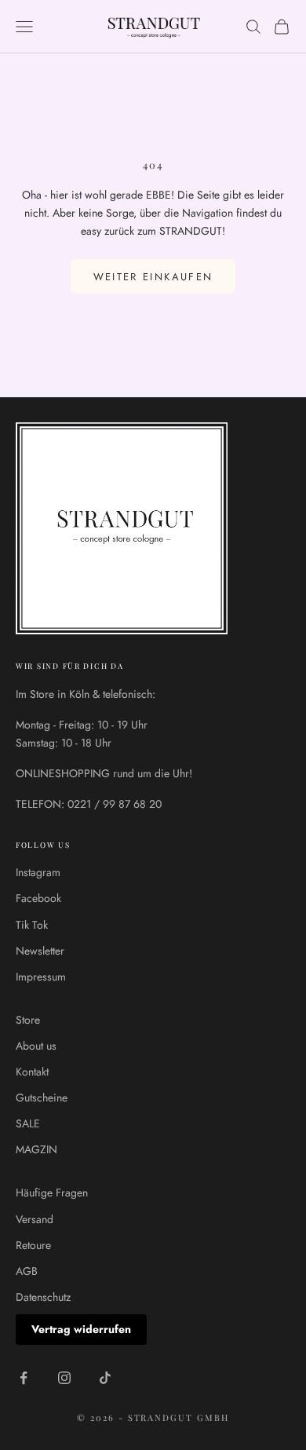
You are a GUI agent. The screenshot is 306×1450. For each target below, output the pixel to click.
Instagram (38, 872)
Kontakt (32, 1071)
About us (36, 1046)
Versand (34, 1219)
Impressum (41, 976)
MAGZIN (36, 1149)
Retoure (33, 1245)
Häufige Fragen (52, 1192)
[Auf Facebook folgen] (23, 1378)
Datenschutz (43, 1297)
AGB (27, 1271)
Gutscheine (41, 1097)
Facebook (38, 898)
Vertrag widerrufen (81, 1329)
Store (28, 1020)
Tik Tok (32, 925)
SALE (28, 1123)
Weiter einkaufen (153, 276)
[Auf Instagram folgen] (64, 1378)
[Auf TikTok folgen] (105, 1378)
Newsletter (40, 951)
